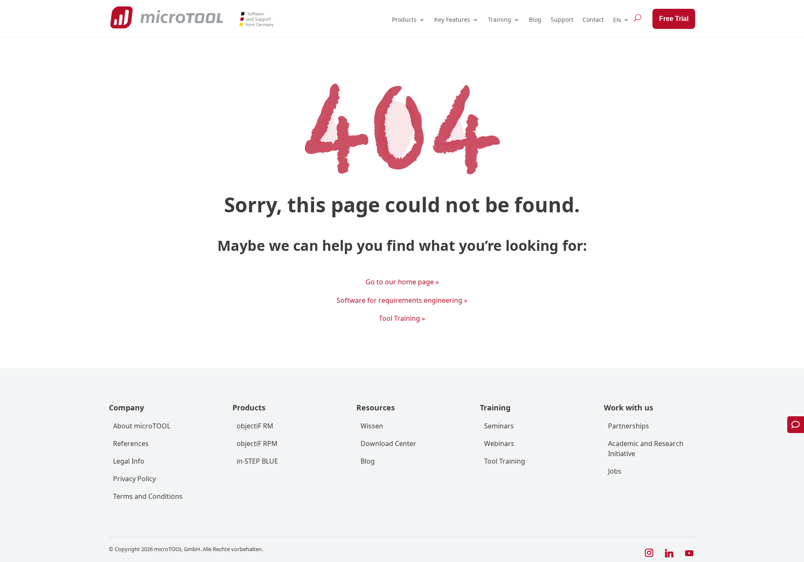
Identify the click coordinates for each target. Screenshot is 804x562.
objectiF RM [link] (255, 426)
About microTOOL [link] (141, 426)
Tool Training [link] (402, 318)
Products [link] (404, 19)
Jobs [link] (614, 471)
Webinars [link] (499, 443)
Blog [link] (535, 19)
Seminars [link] (499, 426)
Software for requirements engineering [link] (402, 300)
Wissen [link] (372, 426)
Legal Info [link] (128, 461)
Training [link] (499, 19)
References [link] (131, 443)
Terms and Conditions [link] (148, 496)
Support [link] (562, 19)
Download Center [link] (388, 443)
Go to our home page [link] (402, 281)
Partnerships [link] (628, 426)
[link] (166, 17)
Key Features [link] (452, 19)
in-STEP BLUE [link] (257, 461)
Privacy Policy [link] (134, 478)
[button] (649, 553)
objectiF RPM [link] (257, 443)
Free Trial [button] (673, 18)
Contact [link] (593, 19)
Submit (682, 517)
